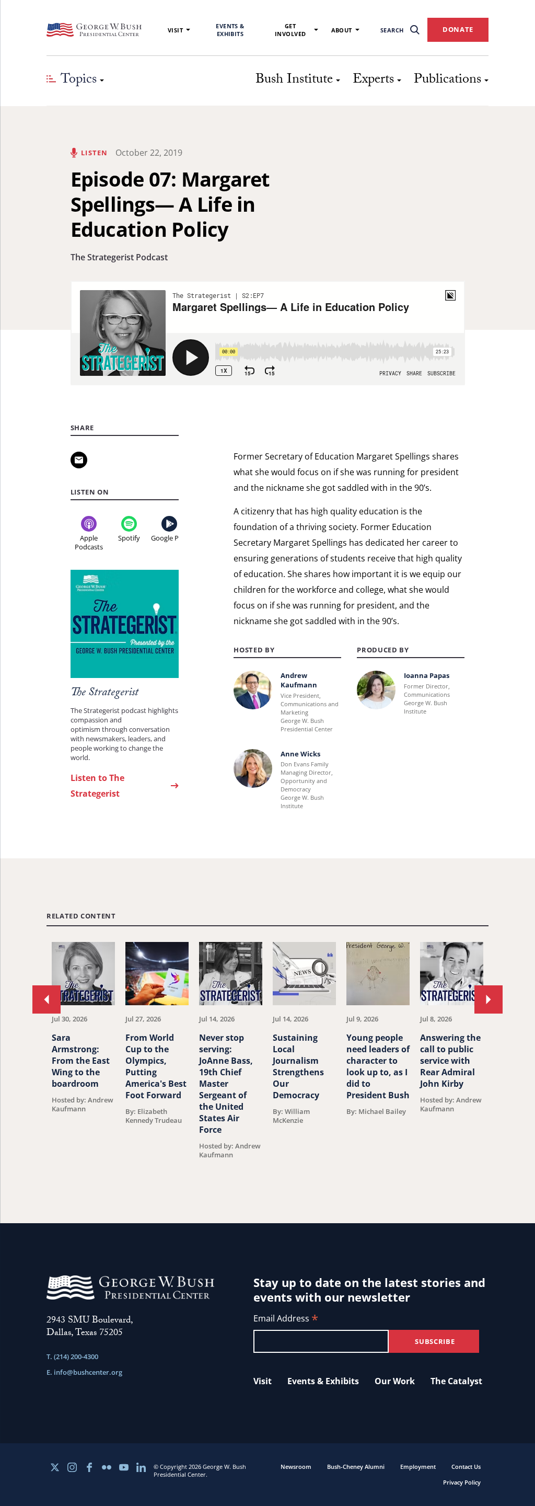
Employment (418, 1466)
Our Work (395, 1381)
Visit (175, 30)
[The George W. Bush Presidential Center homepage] (94, 30)
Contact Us (466, 1466)
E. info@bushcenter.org (84, 1372)
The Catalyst (456, 1381)
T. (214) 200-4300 (72, 1356)
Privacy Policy (462, 1482)
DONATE (458, 29)
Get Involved (290, 30)
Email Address (285, 1319)
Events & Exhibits (230, 30)
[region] (267, 1056)
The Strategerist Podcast (119, 257)
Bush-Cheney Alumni (356, 1466)
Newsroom (296, 1466)
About (341, 30)
